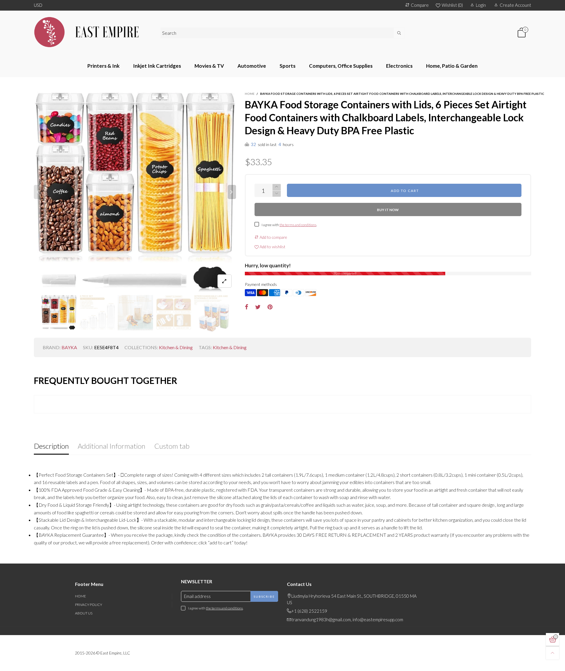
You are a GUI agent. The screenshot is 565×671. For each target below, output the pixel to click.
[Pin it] (269, 307)
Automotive (251, 66)
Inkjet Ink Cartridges (157, 66)
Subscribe (264, 596)
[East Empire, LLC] (93, 32)
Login (481, 5)
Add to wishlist (272, 246)
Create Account (515, 5)
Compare (420, 5)
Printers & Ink (103, 66)
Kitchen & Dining (176, 347)
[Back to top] (552, 653)
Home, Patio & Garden (452, 66)
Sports (287, 66)
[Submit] (399, 32)
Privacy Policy (88, 604)
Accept (514, 663)
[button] (38, 192)
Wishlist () (452, 5)
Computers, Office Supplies (341, 66)
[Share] (246, 307)
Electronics (399, 66)
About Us (83, 613)
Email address (197, 596)
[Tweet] (258, 307)
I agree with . (289, 225)
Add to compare (273, 237)
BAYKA (69, 347)
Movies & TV (209, 66)
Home (80, 596)
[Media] (224, 281)
